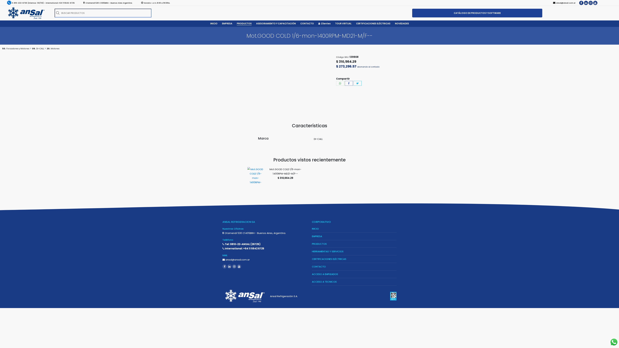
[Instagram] (591, 3)
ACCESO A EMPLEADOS (325, 274)
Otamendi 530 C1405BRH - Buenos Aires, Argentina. (255, 233)
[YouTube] (595, 3)
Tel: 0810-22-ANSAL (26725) (242, 244)
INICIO (315, 228)
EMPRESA (317, 236)
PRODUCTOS (319, 244)
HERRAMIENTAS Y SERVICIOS (328, 251)
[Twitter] (358, 83)
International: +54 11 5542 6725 (244, 248)
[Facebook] (581, 3)
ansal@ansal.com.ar (237, 259)
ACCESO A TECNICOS (324, 281)
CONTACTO (319, 266)
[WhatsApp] (340, 83)
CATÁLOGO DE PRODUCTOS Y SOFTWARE (477, 13)
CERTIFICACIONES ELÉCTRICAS (329, 259)
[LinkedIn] (586, 3)
